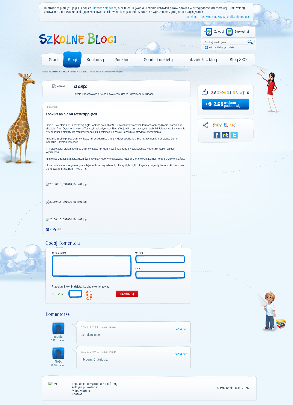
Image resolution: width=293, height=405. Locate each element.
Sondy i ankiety (158, 59)
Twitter (234, 135)
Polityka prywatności (85, 387)
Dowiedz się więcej (105, 8)
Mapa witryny (81, 391)
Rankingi (123, 59)
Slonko (82, 71)
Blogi (72, 59)
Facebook (217, 135)
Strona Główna (59, 71)
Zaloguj (219, 31)
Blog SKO (238, 59)
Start (53, 59)
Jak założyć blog (202, 59)
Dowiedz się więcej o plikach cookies (226, 17)
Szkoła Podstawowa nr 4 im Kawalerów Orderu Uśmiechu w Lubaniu (114, 94)
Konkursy (95, 59)
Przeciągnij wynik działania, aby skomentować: (81, 286)
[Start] (77, 46)
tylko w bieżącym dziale (221, 47)
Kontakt (77, 394)
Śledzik (226, 135)
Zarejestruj (242, 31)
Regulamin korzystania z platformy (94, 384)
